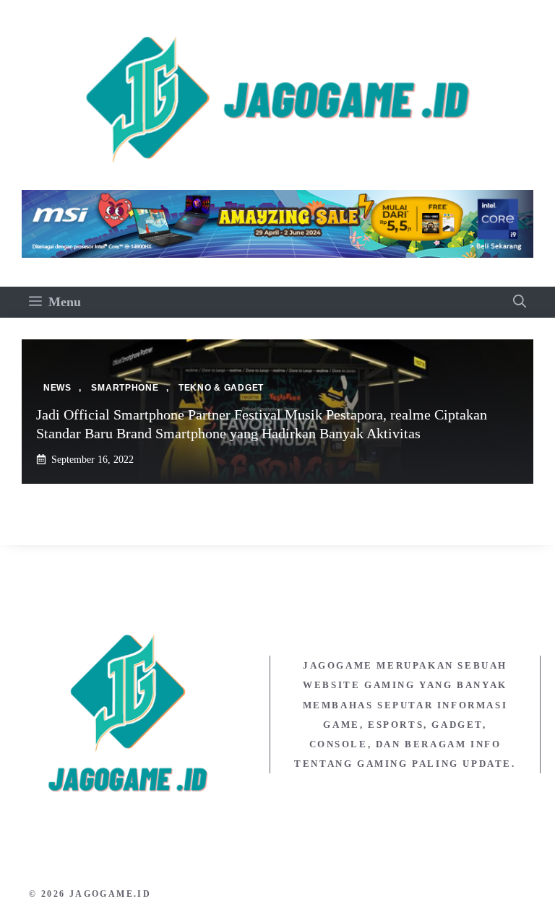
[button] (519, 302)
